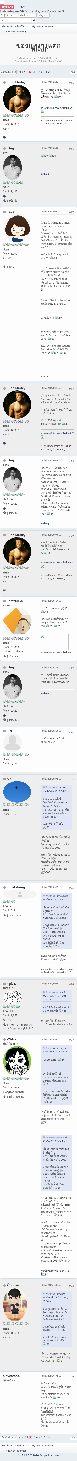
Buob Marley (16, 82)
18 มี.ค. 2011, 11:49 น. (51, 1375)
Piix (9, 731)
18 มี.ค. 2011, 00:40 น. (51, 534)
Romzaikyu (15, 601)
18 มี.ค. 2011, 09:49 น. (51, 1039)
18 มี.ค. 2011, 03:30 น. (51, 730)
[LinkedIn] (4, 137)
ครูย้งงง (11, 984)
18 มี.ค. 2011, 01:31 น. (51, 600)
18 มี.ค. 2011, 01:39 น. (51, 667)
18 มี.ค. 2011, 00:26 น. (51, 82)
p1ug (10, 148)
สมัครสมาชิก (58, 11)
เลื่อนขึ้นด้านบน (8, 1437)
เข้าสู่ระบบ (40, 11)
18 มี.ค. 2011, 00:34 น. (51, 387)
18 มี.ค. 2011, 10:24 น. (51, 1285)
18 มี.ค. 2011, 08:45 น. (51, 778)
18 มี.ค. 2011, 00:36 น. (51, 460)
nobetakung (16, 887)
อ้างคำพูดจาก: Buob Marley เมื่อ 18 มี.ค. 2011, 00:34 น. (55, 1297)
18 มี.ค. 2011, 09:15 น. (51, 887)
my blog (45, 174)
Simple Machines (49, 1455)
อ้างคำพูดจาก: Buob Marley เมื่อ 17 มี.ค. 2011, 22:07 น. (55, 996)
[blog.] (4, 196)
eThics (11, 1039)
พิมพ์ (73, 71)
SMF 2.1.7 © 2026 (28, 1455)
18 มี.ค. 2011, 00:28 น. (51, 148)
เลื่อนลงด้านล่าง (8, 71)
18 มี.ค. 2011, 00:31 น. (51, 211)
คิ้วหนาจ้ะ (13, 1285)
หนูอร (10, 211)
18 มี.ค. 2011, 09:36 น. (51, 983)
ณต (9, 779)
